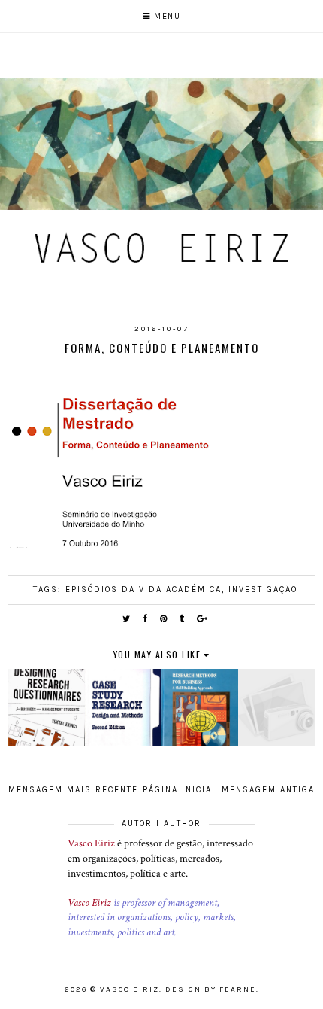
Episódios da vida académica (143, 589)
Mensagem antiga (268, 790)
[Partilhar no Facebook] (146, 619)
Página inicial (180, 790)
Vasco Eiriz (91, 843)
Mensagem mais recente (73, 790)
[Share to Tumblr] (183, 619)
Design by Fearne (210, 989)
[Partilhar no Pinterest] (164, 619)
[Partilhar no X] (126, 619)
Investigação (262, 589)
